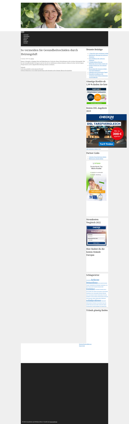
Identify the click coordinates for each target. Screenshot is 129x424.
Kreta (92, 293)
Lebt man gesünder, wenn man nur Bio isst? (32, 69)
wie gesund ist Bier (103, 306)
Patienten (95, 294)
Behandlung (92, 282)
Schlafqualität (103, 300)
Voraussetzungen (89, 306)
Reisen (25, 39)
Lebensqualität (96, 293)
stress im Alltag (99, 302)
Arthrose (95, 279)
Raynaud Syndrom (101, 296)
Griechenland (97, 289)
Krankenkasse (88, 293)
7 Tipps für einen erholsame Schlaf (98, 53)
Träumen (104, 304)
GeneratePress (53, 422)
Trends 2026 (101, 304)
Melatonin (100, 293)
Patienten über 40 (101, 294)
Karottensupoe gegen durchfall (102, 291)
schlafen (94, 298)
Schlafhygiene (103, 298)
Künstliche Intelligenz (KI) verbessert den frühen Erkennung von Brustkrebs (98, 75)
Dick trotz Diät (91, 286)
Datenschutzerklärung (85, 344)
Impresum (82, 346)
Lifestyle (26, 38)
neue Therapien (91, 294)
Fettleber (90, 289)
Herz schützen (94, 291)
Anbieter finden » (96, 243)
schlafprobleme (93, 300)
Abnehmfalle (88, 280)
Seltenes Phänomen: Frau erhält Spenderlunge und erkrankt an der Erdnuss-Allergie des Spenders (46, 70)
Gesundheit (26, 36)
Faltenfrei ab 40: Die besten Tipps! (98, 72)
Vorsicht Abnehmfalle (96, 306)
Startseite (26, 34)
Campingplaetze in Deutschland (95, 285)
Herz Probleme (89, 291)
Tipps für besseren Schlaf (94, 304)
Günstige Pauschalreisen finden (97, 157)
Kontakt (26, 43)
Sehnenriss (95, 302)
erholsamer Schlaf (100, 286)
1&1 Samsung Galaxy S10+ (93, 149)
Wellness (26, 41)
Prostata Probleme (94, 296)
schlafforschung (98, 298)
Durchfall (95, 286)
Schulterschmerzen (89, 302)
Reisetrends (90, 298)
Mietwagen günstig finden (96, 158)
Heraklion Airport (103, 289)
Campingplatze (103, 285)
